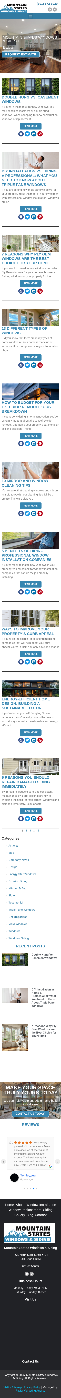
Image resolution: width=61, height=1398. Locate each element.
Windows (14, 931)
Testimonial (15, 902)
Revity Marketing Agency (30, 1390)
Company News (18, 859)
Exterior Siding (17, 881)
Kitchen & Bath (17, 888)
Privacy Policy (32, 1387)
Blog (11, 852)
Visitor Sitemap (13, 1387)
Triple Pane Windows (21, 909)
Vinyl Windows (17, 924)
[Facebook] (50, 9)
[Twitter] (55, 9)
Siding (12, 895)
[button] (30, 16)
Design (12, 867)
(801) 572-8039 (47, 3)
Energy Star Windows (22, 874)
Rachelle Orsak (32, 1175)
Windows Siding (18, 938)
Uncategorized (17, 916)
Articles (13, 845)
